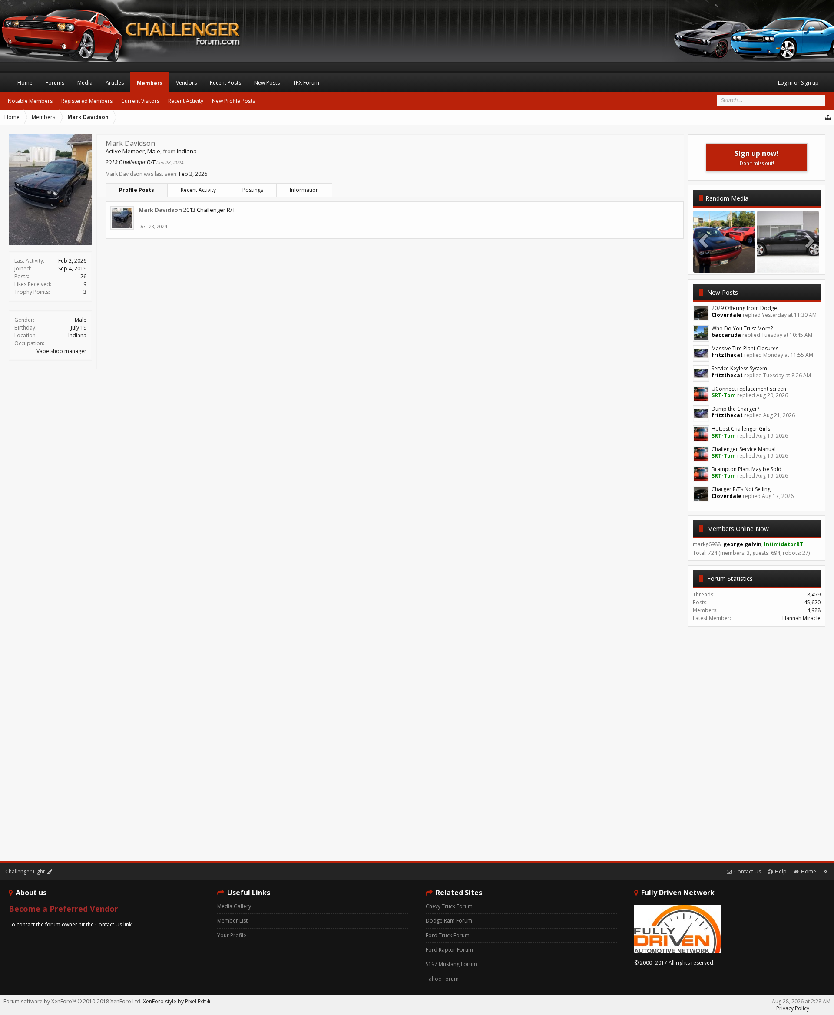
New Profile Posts (233, 101)
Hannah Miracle (801, 618)
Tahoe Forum (442, 978)
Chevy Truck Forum (449, 906)
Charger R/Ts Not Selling (741, 489)
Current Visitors (140, 101)
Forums (55, 82)
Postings (252, 190)
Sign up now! (757, 157)
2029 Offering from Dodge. (745, 308)
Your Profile (231, 935)
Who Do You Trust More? (742, 328)
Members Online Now (738, 528)
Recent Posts (225, 82)
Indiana (77, 335)
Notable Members (30, 101)
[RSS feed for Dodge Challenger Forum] (825, 871)
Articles (115, 82)
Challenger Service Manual (744, 449)
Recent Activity (198, 190)
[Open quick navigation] (828, 117)
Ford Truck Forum (448, 935)
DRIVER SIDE (788, 264)
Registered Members (87, 101)
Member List (232, 920)
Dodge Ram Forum (449, 920)
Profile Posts (136, 190)
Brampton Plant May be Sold (746, 469)
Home (25, 82)
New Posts (722, 292)
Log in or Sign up (798, 82)
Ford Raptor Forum (449, 949)
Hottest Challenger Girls (741, 428)
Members (150, 83)
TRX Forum (306, 82)
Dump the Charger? (735, 408)
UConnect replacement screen (749, 388)
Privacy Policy (792, 1008)
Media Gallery (234, 906)
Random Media (726, 198)
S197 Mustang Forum (451, 964)
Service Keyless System (739, 368)
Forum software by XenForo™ (72, 1001)
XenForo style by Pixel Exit (175, 1001)
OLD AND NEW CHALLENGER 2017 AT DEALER (746, 264)
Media (85, 82)
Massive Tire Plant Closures (745, 348)
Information (304, 190)
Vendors (186, 82)
